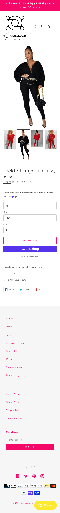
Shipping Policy (13, 410)
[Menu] (55, 26)
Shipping (7, 181)
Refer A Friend (13, 351)
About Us (10, 335)
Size (5, 200)
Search (9, 318)
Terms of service (14, 367)
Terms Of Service (14, 418)
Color (5, 212)
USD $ (29, 466)
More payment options (30, 256)
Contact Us (11, 359)
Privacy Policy (12, 394)
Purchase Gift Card (15, 343)
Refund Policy (12, 402)
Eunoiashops (26, 503)
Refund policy (12, 375)
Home (9, 326)
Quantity (6, 224)
